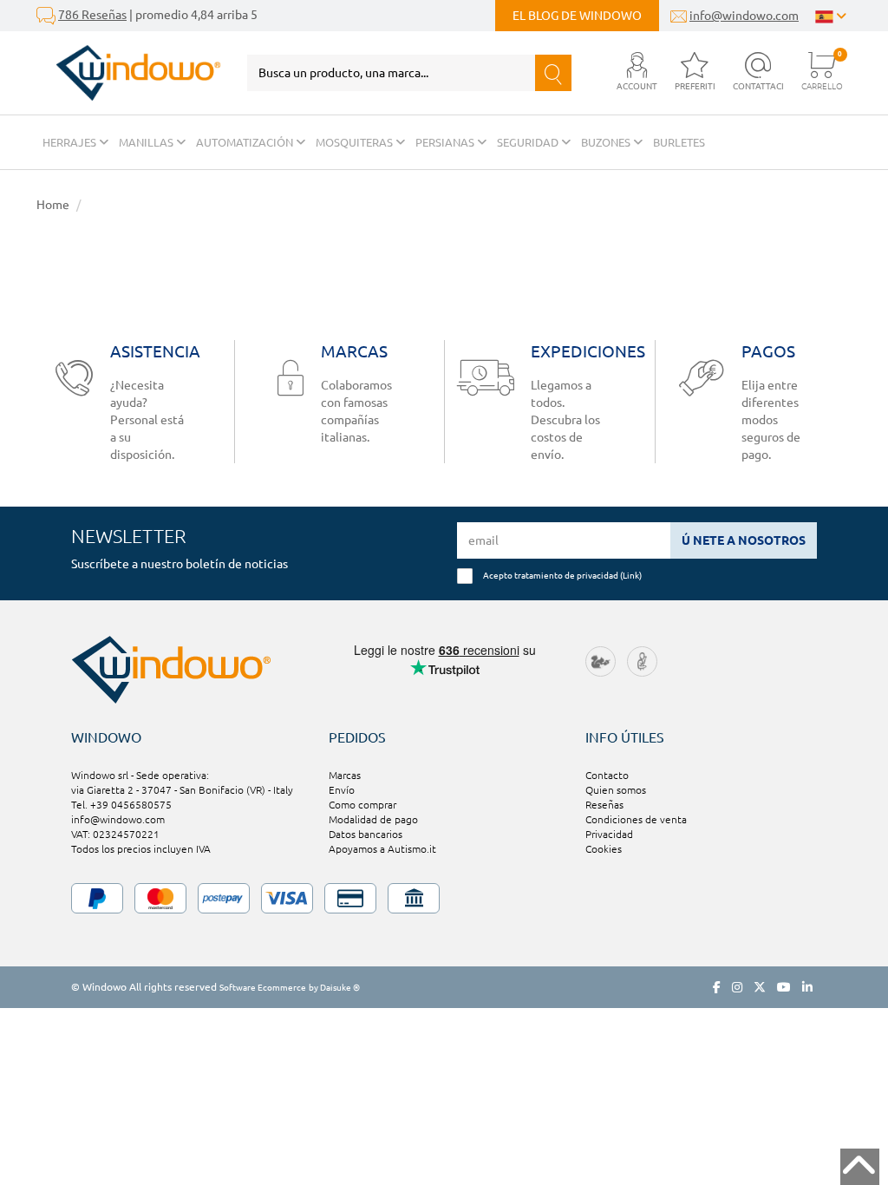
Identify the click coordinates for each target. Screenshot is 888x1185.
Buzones (607, 142)
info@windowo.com (744, 16)
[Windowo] (128, 72)
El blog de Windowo (577, 16)
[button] (637, 72)
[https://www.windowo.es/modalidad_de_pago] (444, 898)
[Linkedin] (807, 987)
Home (52, 205)
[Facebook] (717, 987)
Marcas (345, 775)
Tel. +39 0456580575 (121, 804)
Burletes (679, 142)
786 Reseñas (92, 15)
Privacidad (609, 834)
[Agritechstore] (600, 660)
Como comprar (362, 804)
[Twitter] (760, 987)
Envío (342, 789)
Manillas (147, 142)
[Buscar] (553, 73)
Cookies (603, 848)
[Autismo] (642, 660)
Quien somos (615, 789)
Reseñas (604, 804)
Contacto (607, 775)
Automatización (246, 142)
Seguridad (529, 142)
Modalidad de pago (373, 819)
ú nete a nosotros (744, 540)
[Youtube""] (784, 987)
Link (631, 575)
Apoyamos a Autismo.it (382, 848)
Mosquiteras (355, 142)
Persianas (446, 142)
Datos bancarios (365, 834)
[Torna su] (859, 1167)
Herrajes (70, 142)
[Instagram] (737, 987)
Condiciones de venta (636, 819)
